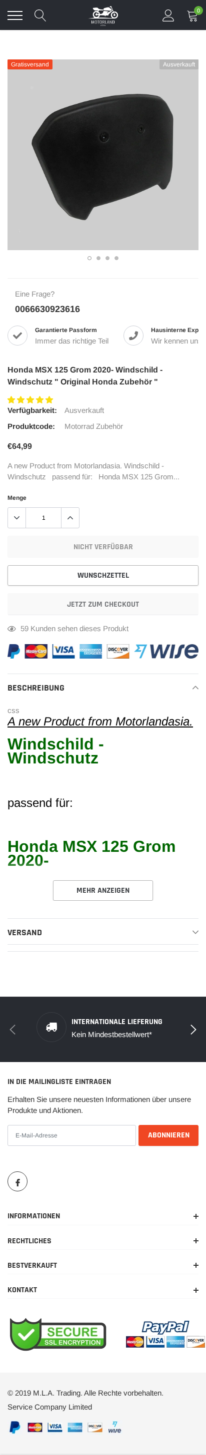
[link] (18, 1181)
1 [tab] (90, 258)
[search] (40, 15)
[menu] (15, 15)
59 (24, 628)
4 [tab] (116, 258)
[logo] (103, 15)
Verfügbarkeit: (32, 410)
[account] (168, 15)
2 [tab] (98, 258)
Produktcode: (31, 426)
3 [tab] (108, 258)
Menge (17, 497)
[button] (31, 399)
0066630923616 (47, 309)
